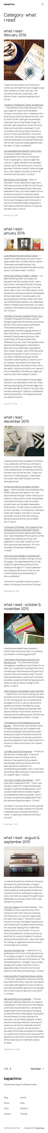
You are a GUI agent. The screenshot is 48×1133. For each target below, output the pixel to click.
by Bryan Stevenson (18, 751)
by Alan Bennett (22, 555)
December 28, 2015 (11, 591)
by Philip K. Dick (23, 316)
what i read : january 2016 (14, 231)
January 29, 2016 (10, 403)
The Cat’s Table (11, 907)
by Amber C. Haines (21, 275)
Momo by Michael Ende (14, 950)
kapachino (9, 4)
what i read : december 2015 (16, 419)
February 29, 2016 (11, 215)
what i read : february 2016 (15, 33)
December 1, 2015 (11, 824)
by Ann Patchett (16, 179)
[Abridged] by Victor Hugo (22, 151)
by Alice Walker (18, 780)
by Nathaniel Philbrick (23, 529)
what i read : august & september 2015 (22, 840)
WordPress (40, 1128)
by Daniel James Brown (23, 104)
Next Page (37, 1068)
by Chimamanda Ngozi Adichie (23, 976)
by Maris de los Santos (21, 255)
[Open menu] (42, 4)
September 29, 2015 (12, 1049)
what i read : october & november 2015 (22, 607)
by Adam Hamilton (24, 691)
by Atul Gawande (17, 999)
